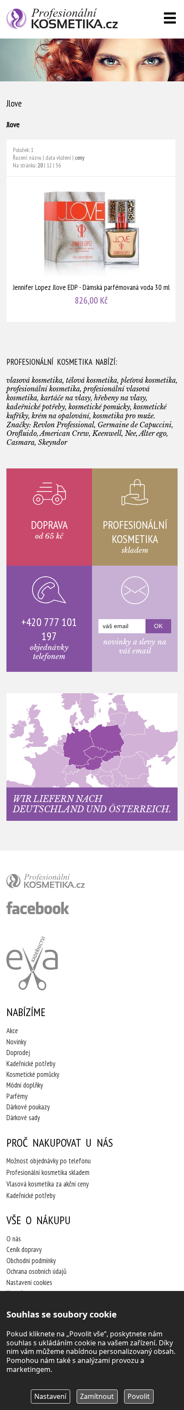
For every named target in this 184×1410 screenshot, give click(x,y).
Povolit (139, 1396)
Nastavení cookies (29, 1282)
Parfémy (16, 1096)
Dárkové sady (23, 1117)
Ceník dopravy (24, 1249)
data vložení (58, 157)
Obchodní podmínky (31, 1260)
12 (49, 165)
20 (40, 165)
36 (58, 165)
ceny (79, 157)
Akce (12, 1030)
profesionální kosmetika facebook (37, 907)
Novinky (16, 1041)
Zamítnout (97, 1396)
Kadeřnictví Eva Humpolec (32, 963)
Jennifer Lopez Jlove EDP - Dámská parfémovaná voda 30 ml (91, 249)
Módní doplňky (24, 1085)
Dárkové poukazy (28, 1107)
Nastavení (50, 1396)
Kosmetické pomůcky (32, 1074)
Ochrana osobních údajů (36, 1271)
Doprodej (18, 1052)
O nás (13, 1238)
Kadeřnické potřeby (30, 1063)
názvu (35, 157)
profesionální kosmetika (59, 883)
